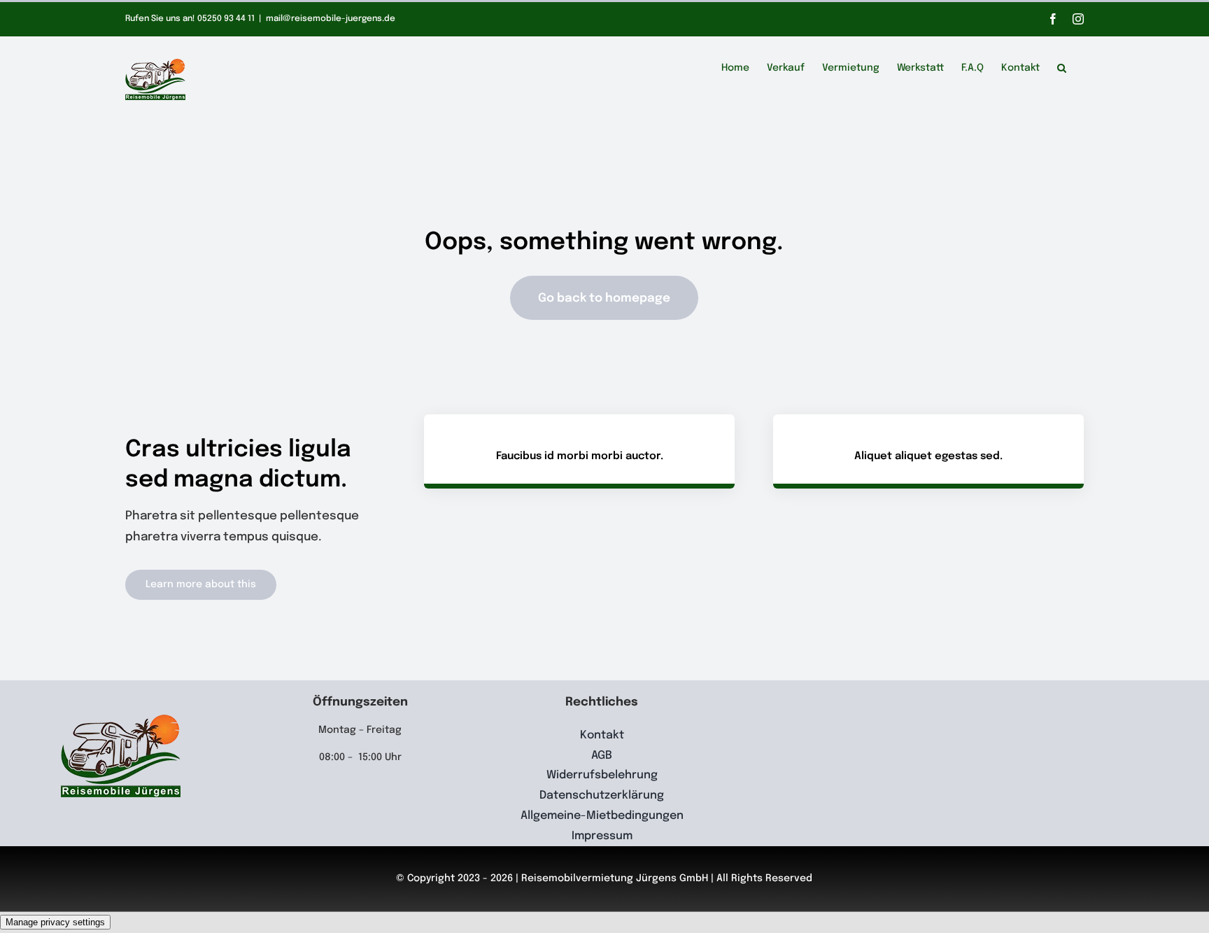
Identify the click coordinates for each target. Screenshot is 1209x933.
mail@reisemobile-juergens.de (330, 19)
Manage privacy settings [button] (55, 922)
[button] (1061, 65)
